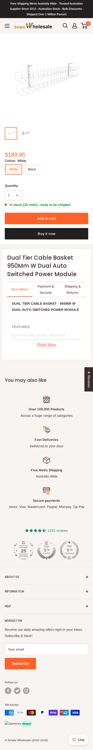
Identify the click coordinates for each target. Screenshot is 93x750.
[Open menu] (7, 26)
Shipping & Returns (72, 289)
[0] (84, 26)
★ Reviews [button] (89, 379)
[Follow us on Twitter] (17, 690)
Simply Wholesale (19, 740)
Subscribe (20, 663)
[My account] (74, 25)
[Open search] (65, 25)
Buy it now (46, 234)
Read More (46, 345)
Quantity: (12, 186)
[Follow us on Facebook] (8, 690)
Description (19, 289)
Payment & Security (45, 289)
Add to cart (46, 218)
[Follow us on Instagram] (26, 690)
